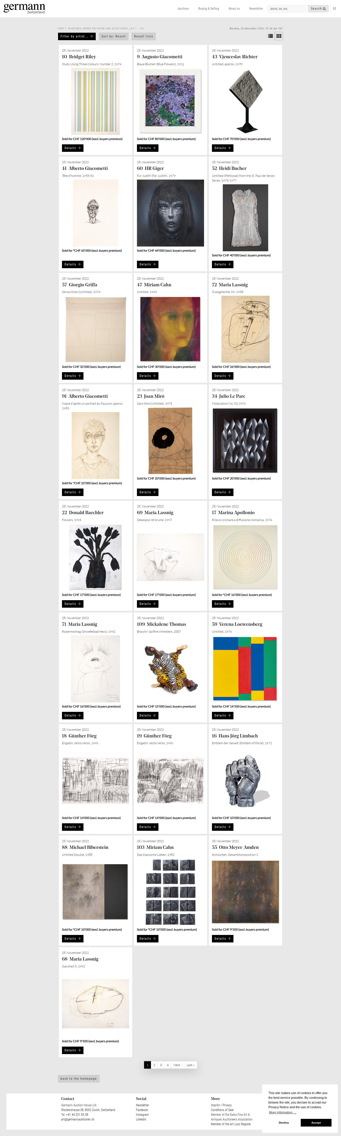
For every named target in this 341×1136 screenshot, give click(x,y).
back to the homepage (79, 1078)
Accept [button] (316, 1122)
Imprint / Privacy (221, 1105)
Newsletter (256, 8)
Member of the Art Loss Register (231, 1124)
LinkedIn (141, 1119)
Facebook (142, 1110)
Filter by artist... (74, 36)
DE (334, 8)
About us (234, 8)
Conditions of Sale (222, 1110)
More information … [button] (282, 1112)
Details (70, 148)
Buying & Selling (208, 8)
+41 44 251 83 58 (76, 1115)
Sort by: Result (113, 36)
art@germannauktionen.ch (77, 1119)
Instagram (142, 1115)
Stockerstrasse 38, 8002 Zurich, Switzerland (88, 1110)
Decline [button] (284, 1122)
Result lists (143, 36)
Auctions (183, 8)
